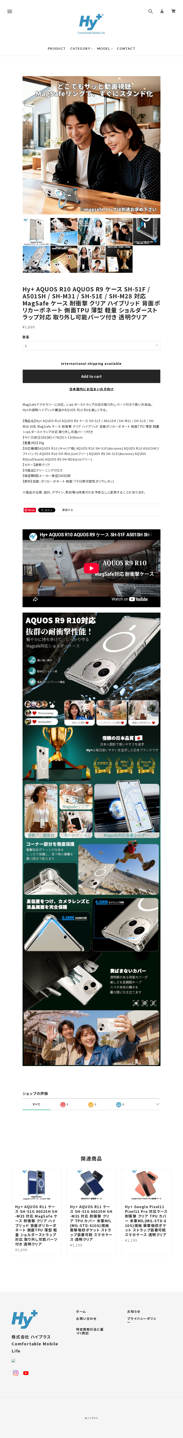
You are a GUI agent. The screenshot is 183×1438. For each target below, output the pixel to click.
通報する (68, 510)
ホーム (81, 1311)
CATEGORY (80, 48)
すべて (36, 1104)
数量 (26, 337)
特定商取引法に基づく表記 (90, 1331)
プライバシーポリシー (141, 1320)
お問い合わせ (86, 1318)
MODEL (103, 48)
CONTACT (126, 48)
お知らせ (133, 1311)
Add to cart (91, 376)
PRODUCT (57, 48)
